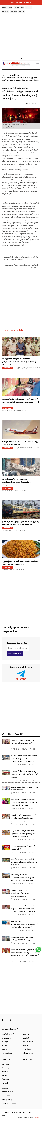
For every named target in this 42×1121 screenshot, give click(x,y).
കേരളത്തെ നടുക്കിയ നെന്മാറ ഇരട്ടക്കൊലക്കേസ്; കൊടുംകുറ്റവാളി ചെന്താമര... (19, 362)
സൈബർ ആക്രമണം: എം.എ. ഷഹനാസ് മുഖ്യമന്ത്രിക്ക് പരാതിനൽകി (24, 743)
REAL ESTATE (7, 7)
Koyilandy (5, 1068)
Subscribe (21, 679)
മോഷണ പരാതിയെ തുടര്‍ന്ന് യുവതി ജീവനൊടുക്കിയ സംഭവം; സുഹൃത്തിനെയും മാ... (25, 803)
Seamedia (36, 1117)
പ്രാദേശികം (7, 1053)
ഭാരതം (26, 1034)
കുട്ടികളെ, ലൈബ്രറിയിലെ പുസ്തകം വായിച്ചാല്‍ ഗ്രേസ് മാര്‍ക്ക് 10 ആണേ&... (23, 834)
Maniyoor (5, 1064)
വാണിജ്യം (27, 1049)
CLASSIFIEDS (19, 7)
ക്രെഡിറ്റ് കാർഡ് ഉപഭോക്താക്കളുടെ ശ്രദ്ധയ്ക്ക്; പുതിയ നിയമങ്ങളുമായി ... (24, 924)
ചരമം (4, 1049)
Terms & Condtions (9, 1103)
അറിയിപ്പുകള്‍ (8, 1034)
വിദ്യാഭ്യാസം (28, 1053)
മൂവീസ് (26, 1038)
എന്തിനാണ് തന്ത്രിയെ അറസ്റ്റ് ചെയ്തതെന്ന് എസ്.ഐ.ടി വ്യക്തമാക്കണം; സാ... (23, 818)
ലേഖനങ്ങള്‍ (28, 1042)
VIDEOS (29, 7)
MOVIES (22, 11)
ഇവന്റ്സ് (5, 1042)
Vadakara (5, 1072)
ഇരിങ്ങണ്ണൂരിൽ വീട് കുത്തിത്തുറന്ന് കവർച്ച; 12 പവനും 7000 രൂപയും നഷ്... (23, 878)
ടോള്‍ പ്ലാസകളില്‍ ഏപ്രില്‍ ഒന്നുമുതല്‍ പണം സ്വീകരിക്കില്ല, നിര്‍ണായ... (24, 862)
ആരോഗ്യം (6, 1038)
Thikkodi (5, 1083)
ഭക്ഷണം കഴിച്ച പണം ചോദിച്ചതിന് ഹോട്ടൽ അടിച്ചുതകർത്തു (20, 893)
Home (4, 75)
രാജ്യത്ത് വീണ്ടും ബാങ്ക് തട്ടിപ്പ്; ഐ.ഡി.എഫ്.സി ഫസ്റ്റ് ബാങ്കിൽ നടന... (24, 774)
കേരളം (5, 1046)
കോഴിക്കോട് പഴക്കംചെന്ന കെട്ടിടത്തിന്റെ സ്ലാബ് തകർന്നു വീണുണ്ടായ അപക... (16, 482)
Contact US (6, 1096)
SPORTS (14, 11)
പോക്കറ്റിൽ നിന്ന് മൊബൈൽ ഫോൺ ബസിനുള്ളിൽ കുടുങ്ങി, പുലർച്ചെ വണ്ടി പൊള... (20, 402)
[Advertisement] (21, 36)
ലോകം (26, 1046)
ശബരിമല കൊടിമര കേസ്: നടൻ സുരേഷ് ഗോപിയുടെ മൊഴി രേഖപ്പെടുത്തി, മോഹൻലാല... (25, 909)
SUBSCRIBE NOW (15, 653)
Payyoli (4, 1075)
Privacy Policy (7, 1100)
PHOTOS (5, 11)
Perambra (5, 1079)
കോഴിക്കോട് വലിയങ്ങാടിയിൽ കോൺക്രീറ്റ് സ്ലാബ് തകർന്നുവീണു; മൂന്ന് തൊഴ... (24, 759)
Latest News (14, 75)
